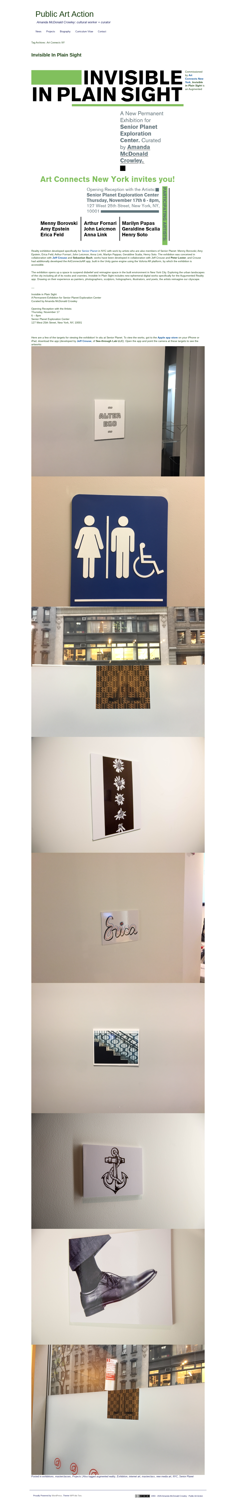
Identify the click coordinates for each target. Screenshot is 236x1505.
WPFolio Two (75, 1495)
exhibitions (48, 1476)
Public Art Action (64, 13)
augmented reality (105, 1476)
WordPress (57, 1495)
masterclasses (63, 1476)
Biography (65, 31)
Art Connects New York (194, 78)
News (38, 31)
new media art (163, 1476)
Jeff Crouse (59, 257)
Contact (102, 31)
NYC (175, 1476)
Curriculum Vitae (84, 31)
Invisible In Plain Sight (56, 55)
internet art (134, 1476)
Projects (50, 31)
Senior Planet (90, 250)
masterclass (148, 1476)
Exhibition (122, 1476)
